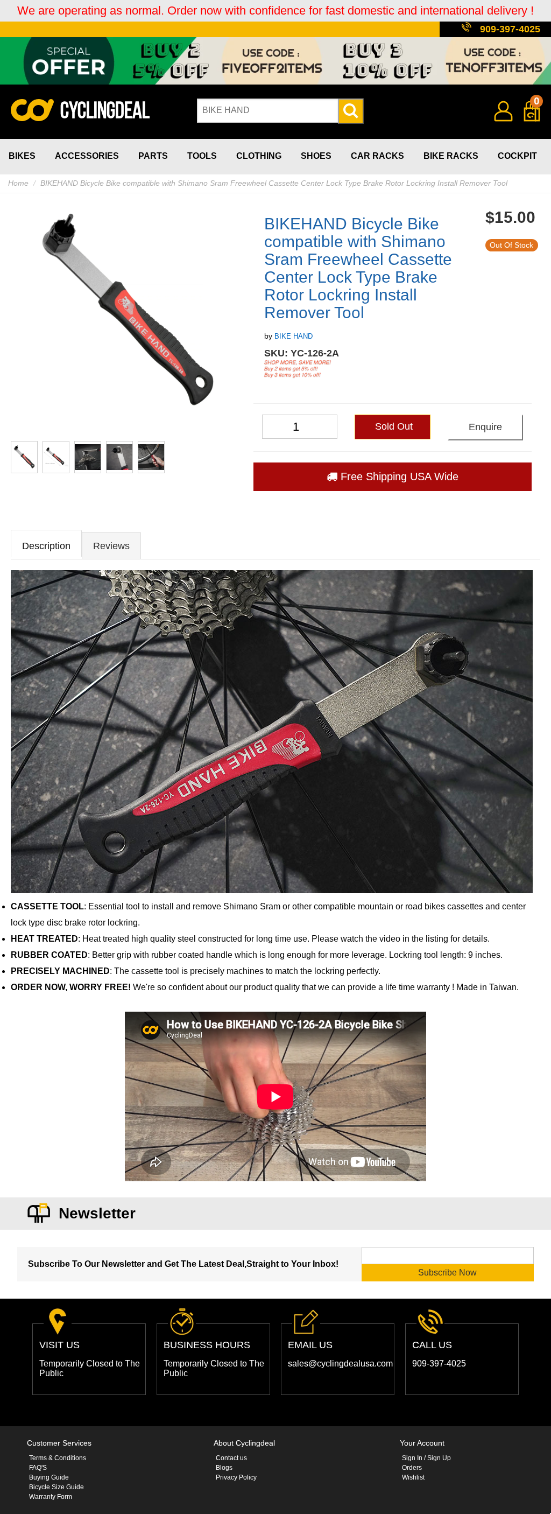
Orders (412, 1467)
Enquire (485, 427)
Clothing (258, 155)
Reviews (111, 546)
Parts (153, 155)
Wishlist (413, 1477)
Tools (202, 155)
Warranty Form (50, 1497)
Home (18, 183)
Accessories (87, 155)
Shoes (316, 155)
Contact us (231, 1458)
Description (46, 546)
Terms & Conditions (57, 1458)
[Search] (351, 111)
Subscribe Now (447, 1272)
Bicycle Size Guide (56, 1487)
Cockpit (517, 155)
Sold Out (392, 426)
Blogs (224, 1467)
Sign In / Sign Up (426, 1458)
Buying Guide (49, 1477)
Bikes (22, 155)
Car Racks (377, 155)
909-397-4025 (510, 29)
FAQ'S (38, 1467)
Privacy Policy (236, 1477)
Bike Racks (450, 155)
